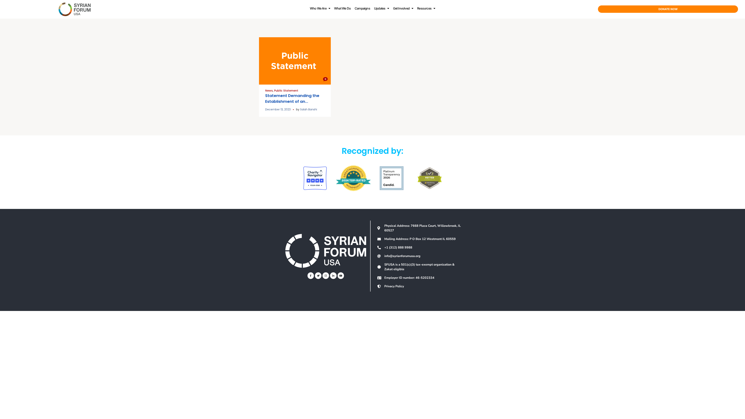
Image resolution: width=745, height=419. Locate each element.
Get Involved (401, 8)
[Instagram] (325, 275)
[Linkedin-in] (333, 275)
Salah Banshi (308, 109)
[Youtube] (341, 275)
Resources (424, 8)
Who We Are (318, 8)
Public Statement (286, 91)
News (269, 91)
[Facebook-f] (311, 275)
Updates (379, 8)
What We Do (342, 8)
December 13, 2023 (278, 109)
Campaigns (362, 8)
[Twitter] (318, 275)
